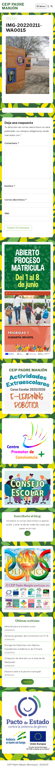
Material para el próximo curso (19, 626)
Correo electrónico (15, 199)
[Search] (51, 6)
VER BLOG (27, 682)
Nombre (9, 186)
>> (27, 533)
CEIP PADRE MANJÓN (13, 6)
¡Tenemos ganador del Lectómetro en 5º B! (26, 635)
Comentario (11, 143)
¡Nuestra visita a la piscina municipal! (22, 671)
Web (6, 213)
